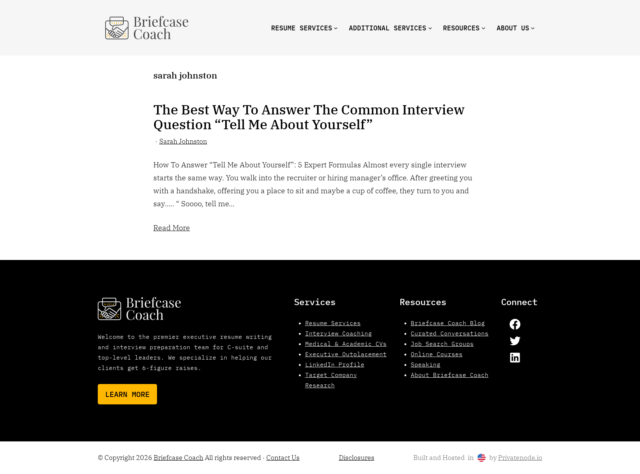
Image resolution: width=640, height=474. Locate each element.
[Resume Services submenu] (336, 28)
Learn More (127, 394)
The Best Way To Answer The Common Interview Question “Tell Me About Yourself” (308, 116)
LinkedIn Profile (334, 364)
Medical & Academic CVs (346, 343)
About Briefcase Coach (450, 374)
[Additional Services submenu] (430, 28)
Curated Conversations (450, 333)
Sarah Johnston (183, 141)
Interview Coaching (338, 333)
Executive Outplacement (346, 354)
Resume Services (333, 323)
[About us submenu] (533, 28)
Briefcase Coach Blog (448, 323)
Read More (171, 228)
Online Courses (437, 354)
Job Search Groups (442, 343)
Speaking (425, 364)
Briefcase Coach (178, 457)
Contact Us (283, 457)
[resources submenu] (483, 28)
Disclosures (356, 457)
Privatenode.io (520, 457)
